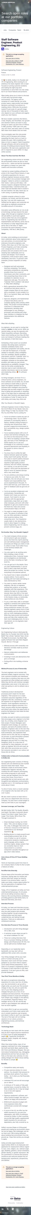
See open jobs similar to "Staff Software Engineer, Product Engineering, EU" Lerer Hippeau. (15, 62)
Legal (13, 1212)
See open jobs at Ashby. (13, 58)
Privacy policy (11, 1203)
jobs (5, 30)
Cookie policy (19, 1203)
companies (12, 30)
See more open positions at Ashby (15, 1187)
